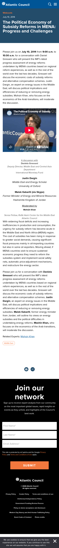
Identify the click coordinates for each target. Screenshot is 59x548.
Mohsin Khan (28, 336)
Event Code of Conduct (23, 517)
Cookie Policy (24, 494)
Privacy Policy (11, 494)
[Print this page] (26, 369)
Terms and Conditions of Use (21, 455)
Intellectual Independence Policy (29, 499)
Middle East (8, 343)
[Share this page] (33, 369)
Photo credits (40, 517)
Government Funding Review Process (30, 503)
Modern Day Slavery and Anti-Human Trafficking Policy (29, 512)
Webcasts (7, 12)
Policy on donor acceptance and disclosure (29, 508)
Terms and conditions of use (42, 494)
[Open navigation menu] (55, 4)
